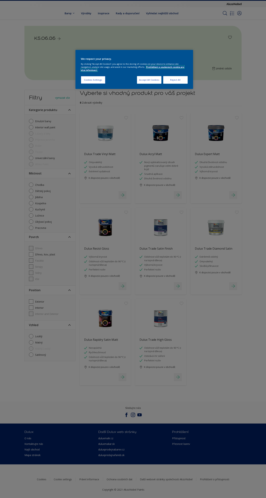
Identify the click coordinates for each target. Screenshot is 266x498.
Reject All (175, 79)
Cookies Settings (93, 79)
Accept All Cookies (149, 79)
